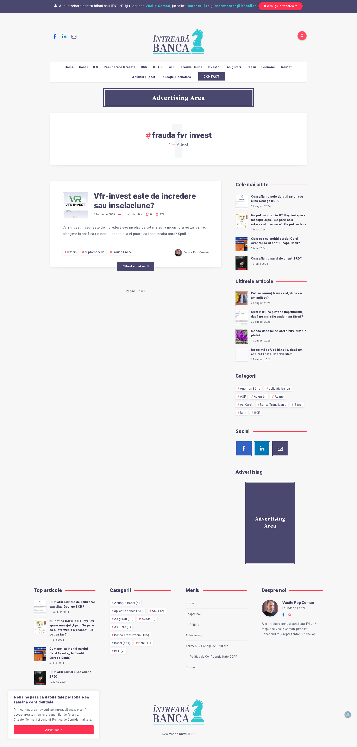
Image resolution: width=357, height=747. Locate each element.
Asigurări (234, 67)
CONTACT (211, 76)
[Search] (302, 35)
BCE (257, 412)
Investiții (214, 67)
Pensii (251, 67)
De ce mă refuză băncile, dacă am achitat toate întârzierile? (276, 352)
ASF (172, 67)
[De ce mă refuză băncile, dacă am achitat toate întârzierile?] (242, 354)
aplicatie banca (279, 388)
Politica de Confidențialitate (71, 719)
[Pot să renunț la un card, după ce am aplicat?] (242, 298)
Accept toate (53, 730)
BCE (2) (119, 651)
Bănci (83, 67)
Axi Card (246, 404)
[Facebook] (55, 36)
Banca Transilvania (273, 404)
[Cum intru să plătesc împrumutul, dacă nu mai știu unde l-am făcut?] (242, 316)
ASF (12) (158, 611)
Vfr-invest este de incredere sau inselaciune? (145, 201)
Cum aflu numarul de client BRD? (276, 258)
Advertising (194, 635)
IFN (95, 67)
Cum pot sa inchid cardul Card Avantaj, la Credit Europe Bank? (275, 241)
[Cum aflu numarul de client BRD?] (242, 262)
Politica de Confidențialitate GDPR (213, 656)
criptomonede (95, 252)
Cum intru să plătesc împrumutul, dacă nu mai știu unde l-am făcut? (277, 314)
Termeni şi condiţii (38, 719)
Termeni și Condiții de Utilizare (207, 646)
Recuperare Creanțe (119, 67)
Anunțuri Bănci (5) (127, 603)
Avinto (279, 396)
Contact (191, 667)
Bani (243, 412)
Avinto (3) (149, 619)
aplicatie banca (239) (129, 611)
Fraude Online (191, 67)
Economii (268, 67)
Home (69, 67)
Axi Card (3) (122, 627)
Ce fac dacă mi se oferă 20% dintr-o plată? (278, 333)
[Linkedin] (64, 36)
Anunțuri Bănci (143, 77)
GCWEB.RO (187, 734)
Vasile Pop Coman (298, 602)
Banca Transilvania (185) (131, 635)
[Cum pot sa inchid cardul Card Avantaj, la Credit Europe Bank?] (242, 243)
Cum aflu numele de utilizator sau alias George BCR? (277, 199)
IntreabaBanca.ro (67, 709)
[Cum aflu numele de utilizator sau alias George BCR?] (242, 201)
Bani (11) (144, 643)
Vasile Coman (157, 6)
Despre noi (193, 614)
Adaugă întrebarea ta (282, 6)
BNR (144, 67)
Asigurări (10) (123, 619)
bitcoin (72, 252)
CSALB (158, 67)
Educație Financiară (176, 77)
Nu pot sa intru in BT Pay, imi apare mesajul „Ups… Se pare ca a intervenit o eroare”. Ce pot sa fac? (278, 219)
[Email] (74, 36)
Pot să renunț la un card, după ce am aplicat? (276, 295)
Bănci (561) (122, 643)
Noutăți (286, 67)
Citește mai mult (136, 266)
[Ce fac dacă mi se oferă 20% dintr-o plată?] (242, 335)
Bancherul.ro (198, 6)
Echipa (194, 624)
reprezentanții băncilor (235, 6)
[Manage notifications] (348, 714)
